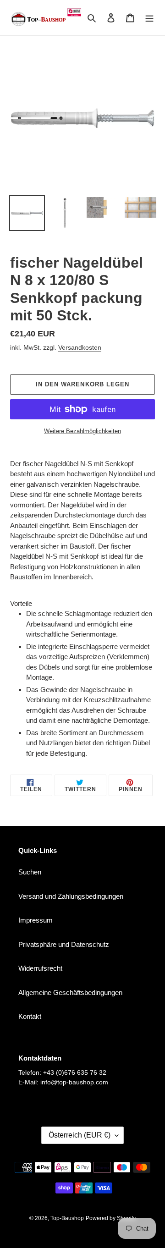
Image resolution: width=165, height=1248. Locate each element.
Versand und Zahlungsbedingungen (70, 896)
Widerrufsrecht (40, 968)
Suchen (29, 872)
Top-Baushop (67, 1218)
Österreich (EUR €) (79, 1135)
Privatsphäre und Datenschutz (63, 944)
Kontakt (29, 1016)
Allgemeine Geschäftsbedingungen (70, 992)
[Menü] (149, 17)
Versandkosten (79, 347)
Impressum (35, 920)
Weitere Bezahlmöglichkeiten (82, 431)
